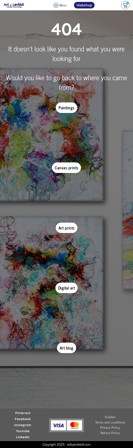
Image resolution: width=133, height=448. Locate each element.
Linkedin (23, 437)
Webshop (84, 5)
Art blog (66, 347)
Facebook (23, 419)
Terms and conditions (110, 422)
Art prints (67, 227)
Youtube (23, 431)
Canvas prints (66, 167)
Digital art (66, 287)
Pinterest (22, 413)
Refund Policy (110, 433)
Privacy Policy (110, 427)
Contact (110, 417)
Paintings (66, 107)
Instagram (22, 425)
